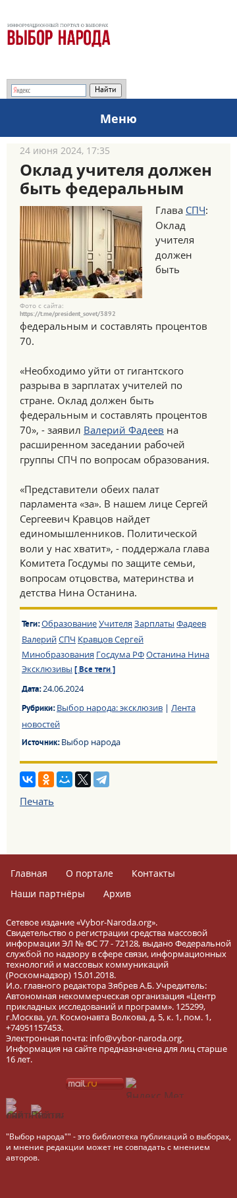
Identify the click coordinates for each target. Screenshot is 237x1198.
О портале (89, 873)
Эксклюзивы (47, 669)
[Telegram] (101, 779)
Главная (29, 873)
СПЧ (195, 210)
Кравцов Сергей (111, 639)
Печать (37, 801)
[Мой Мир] (64, 779)
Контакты (153, 873)
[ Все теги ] (94, 670)
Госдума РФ (120, 654)
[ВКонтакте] (28, 779)
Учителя (115, 623)
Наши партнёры (48, 893)
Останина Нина (177, 654)
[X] (83, 779)
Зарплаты (154, 623)
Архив (117, 893)
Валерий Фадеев (124, 429)
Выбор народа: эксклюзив (110, 708)
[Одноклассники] (46, 779)
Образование (69, 623)
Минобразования (58, 654)
